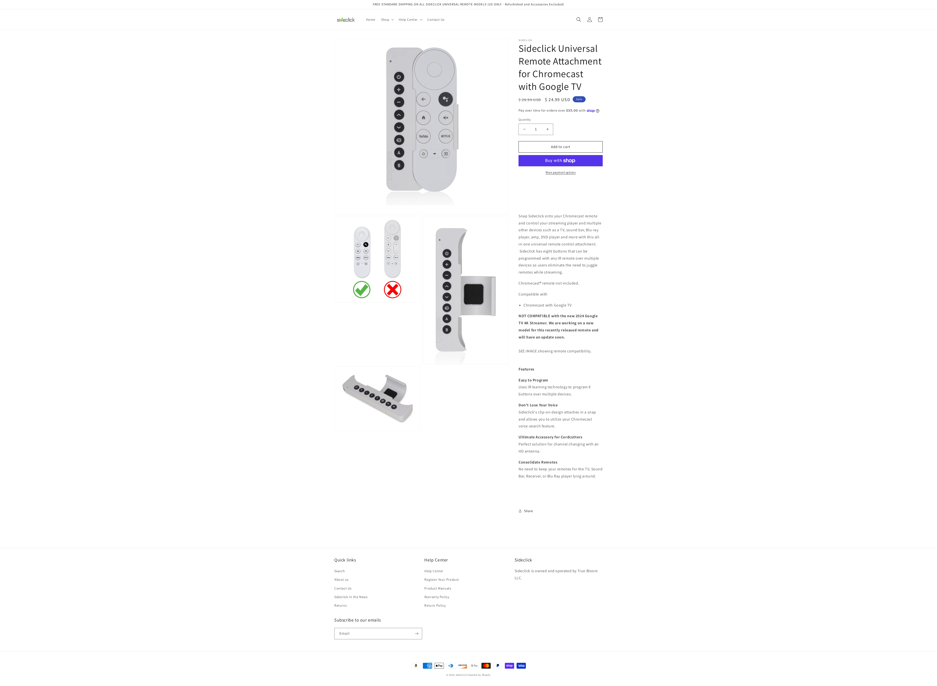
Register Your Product (441, 579)
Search (339, 571)
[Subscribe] (416, 633)
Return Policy (435, 605)
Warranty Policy (436, 597)
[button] (387, 19)
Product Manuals (437, 588)
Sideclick (461, 674)
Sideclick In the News (351, 597)
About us (341, 579)
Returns (340, 605)
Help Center (433, 571)
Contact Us (343, 588)
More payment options (561, 172)
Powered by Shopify (479, 674)
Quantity (525, 119)
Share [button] (528, 511)
